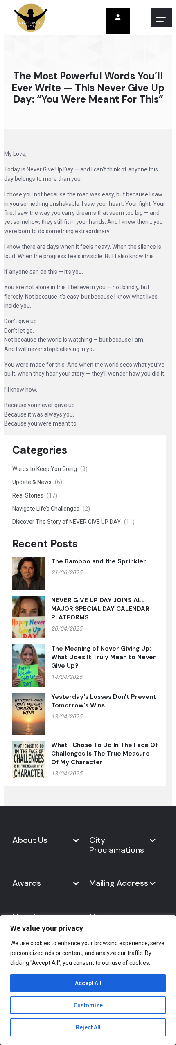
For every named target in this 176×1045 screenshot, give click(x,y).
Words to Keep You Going (50, 469)
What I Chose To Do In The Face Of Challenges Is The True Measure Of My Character (104, 753)
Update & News (37, 482)
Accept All (88, 983)
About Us (29, 840)
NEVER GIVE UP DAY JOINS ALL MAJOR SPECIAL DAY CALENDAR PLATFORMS (100, 609)
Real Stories (34, 495)
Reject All (88, 1027)
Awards (26, 883)
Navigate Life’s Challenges (51, 508)
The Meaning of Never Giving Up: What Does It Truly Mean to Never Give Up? (103, 657)
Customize (88, 1005)
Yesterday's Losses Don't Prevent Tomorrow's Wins (103, 701)
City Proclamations (116, 845)
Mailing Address (118, 883)
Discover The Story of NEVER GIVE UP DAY (73, 521)
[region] (88, 980)
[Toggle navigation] (161, 17)
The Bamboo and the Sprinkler (98, 561)
